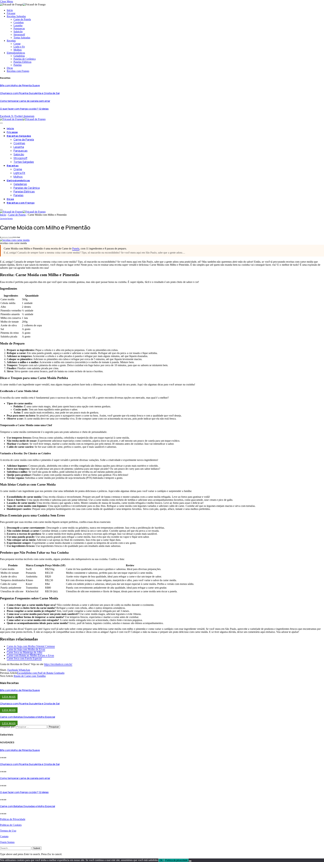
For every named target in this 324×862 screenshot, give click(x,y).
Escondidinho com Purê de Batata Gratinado (40, 672)
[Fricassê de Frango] (23, 119)
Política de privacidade (176, 860)
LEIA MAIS (9, 696)
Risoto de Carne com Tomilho (30, 676)
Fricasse (11, 13)
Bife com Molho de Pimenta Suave (20, 85)
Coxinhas (19, 22)
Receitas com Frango (18, 71)
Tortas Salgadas (22, 37)
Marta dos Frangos (7, 237)
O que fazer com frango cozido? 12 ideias (24, 108)
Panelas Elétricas (22, 61)
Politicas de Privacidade (12, 819)
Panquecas (19, 28)
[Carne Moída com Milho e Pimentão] (15, 240)
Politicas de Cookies (11, 824)
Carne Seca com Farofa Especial (24, 658)
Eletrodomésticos (16, 52)
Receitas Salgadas (16, 16)
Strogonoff (19, 34)
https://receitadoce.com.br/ (58, 664)
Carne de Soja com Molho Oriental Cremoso (31, 646)
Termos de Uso (8, 830)
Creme (17, 43)
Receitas (11, 40)
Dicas (10, 68)
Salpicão (18, 31)
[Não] (190, 860)
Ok (161, 860)
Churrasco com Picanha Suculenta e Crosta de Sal (30, 93)
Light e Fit (19, 46)
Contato (4, 836)
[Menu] (1, 123)
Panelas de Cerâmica (25, 58)
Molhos (18, 49)
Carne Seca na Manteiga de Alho (24, 652)
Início (10, 10)
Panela (75, 248)
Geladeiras (19, 55)
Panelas (18, 65)
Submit (36, 848)
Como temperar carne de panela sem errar (25, 101)
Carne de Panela (22, 19)
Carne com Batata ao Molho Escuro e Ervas (30, 655)
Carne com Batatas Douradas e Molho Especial (27, 717)
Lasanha (18, 25)
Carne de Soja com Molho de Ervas (26, 649)
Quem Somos (7, 842)
